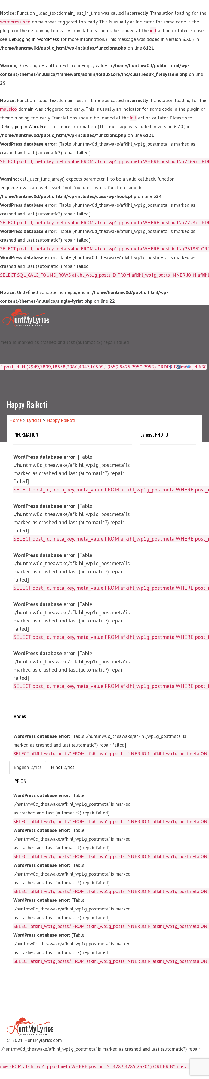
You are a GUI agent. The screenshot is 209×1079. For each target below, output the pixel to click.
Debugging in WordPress (33, 39)
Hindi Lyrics (63, 767)
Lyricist (34, 420)
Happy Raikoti (61, 420)
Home (15, 420)
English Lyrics (28, 767)
